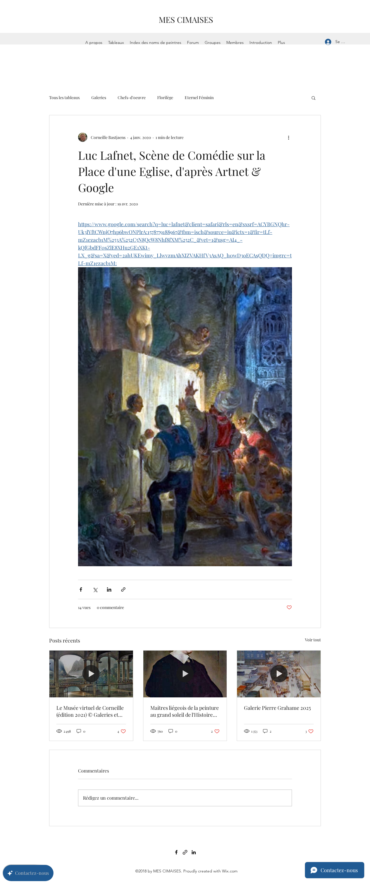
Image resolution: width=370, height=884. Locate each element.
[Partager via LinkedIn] (109, 589)
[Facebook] (176, 852)
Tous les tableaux (64, 97)
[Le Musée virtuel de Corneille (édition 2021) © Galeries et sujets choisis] (91, 674)
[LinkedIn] (194, 852)
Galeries (98, 97)
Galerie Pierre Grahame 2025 (277, 707)
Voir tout (313, 639)
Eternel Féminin (199, 97)
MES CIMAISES (186, 19)
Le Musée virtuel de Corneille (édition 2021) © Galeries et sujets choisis (90, 711)
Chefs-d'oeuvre (132, 97)
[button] (313, 97)
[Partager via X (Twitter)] (95, 589)
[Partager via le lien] (123, 589)
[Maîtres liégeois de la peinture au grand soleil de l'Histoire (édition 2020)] (185, 674)
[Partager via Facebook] (81, 589)
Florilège (165, 97)
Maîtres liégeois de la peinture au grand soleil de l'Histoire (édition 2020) (184, 711)
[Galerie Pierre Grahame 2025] (279, 674)
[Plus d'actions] (288, 137)
